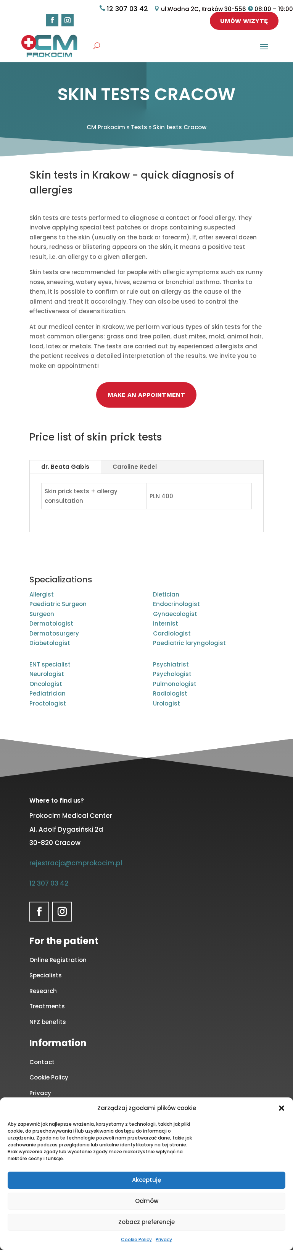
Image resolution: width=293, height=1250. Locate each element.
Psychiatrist (171, 664)
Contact (42, 1062)
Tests (139, 127)
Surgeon (41, 614)
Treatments (47, 1006)
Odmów (146, 1201)
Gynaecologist (175, 614)
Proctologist (47, 703)
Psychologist (172, 674)
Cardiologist (172, 633)
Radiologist (170, 693)
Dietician (166, 594)
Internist (165, 623)
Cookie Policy (136, 1239)
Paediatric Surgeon (58, 604)
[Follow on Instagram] (67, 20)
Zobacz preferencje (146, 1222)
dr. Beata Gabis (65, 467)
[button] (281, 1108)
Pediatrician (47, 693)
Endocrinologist (176, 604)
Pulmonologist (174, 684)
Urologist (166, 703)
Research (43, 991)
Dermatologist (51, 623)
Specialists (45, 975)
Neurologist (46, 674)
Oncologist (45, 684)
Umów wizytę (244, 20)
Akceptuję (146, 1180)
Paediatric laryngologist (189, 643)
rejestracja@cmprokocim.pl (75, 863)
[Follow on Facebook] (52, 20)
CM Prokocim (106, 127)
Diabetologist (49, 643)
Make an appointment (146, 394)
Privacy (164, 1239)
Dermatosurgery (54, 633)
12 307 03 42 (127, 8)
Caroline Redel (135, 467)
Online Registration (58, 960)
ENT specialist (50, 664)
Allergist (41, 594)
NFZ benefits (47, 1022)
